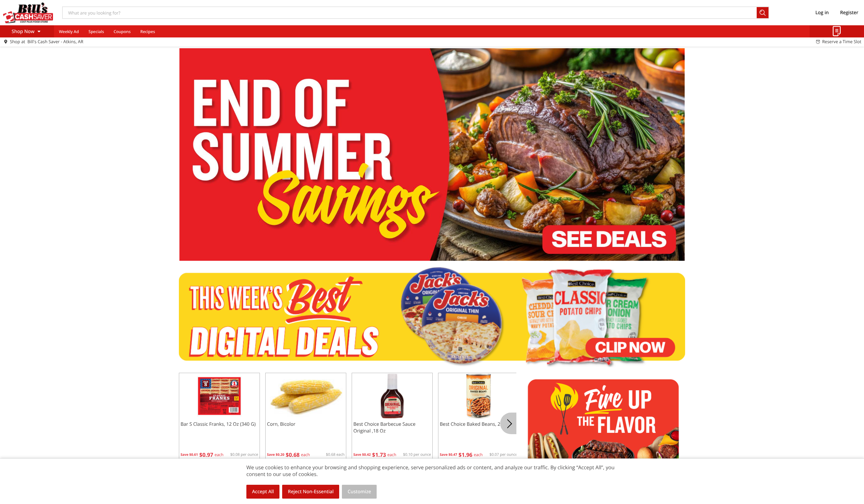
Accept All (263, 491)
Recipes (147, 31)
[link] (432, 154)
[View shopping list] (837, 31)
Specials (96, 31)
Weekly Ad (69, 31)
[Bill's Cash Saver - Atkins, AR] (28, 12)
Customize (359, 491)
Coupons (122, 31)
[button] (219, 417)
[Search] (763, 12)
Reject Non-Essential (310, 491)
